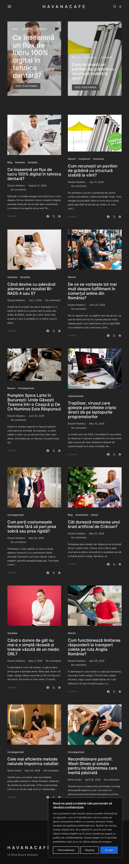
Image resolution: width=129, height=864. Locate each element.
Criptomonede (75, 396)
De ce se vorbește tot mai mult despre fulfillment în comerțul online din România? (92, 291)
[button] (120, 6)
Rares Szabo (14, 770)
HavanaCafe (64, 6)
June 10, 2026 (36, 415)
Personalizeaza (66, 850)
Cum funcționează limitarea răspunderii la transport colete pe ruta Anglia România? (94, 647)
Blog (15, 28)
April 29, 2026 (96, 660)
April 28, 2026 (32, 770)
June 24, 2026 (97, 304)
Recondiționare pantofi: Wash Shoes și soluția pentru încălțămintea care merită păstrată (92, 766)
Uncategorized (26, 388)
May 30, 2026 (96, 423)
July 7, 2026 (35, 300)
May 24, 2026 (36, 538)
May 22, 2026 (96, 533)
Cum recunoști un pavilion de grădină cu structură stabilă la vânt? (93, 71)
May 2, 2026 (35, 660)
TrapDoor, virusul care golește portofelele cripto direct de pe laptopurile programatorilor (92, 410)
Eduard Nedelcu (16, 185)
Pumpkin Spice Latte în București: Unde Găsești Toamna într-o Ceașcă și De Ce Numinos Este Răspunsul (34, 402)
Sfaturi (94, 514)
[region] (85, 827)
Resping (89, 850)
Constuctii (106, 57)
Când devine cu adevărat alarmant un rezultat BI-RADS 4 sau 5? (31, 289)
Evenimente (81, 514)
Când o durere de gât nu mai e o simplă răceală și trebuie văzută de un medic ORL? (33, 647)
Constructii (90, 57)
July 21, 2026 (96, 182)
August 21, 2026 (37, 185)
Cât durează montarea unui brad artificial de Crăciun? (94, 524)
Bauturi (11, 388)
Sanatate (27, 28)
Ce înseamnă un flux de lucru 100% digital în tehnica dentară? (33, 56)
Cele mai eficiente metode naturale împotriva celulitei (32, 761)
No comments (18, 189)
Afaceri (76, 57)
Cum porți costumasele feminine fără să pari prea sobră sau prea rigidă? (31, 526)
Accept (109, 850)
